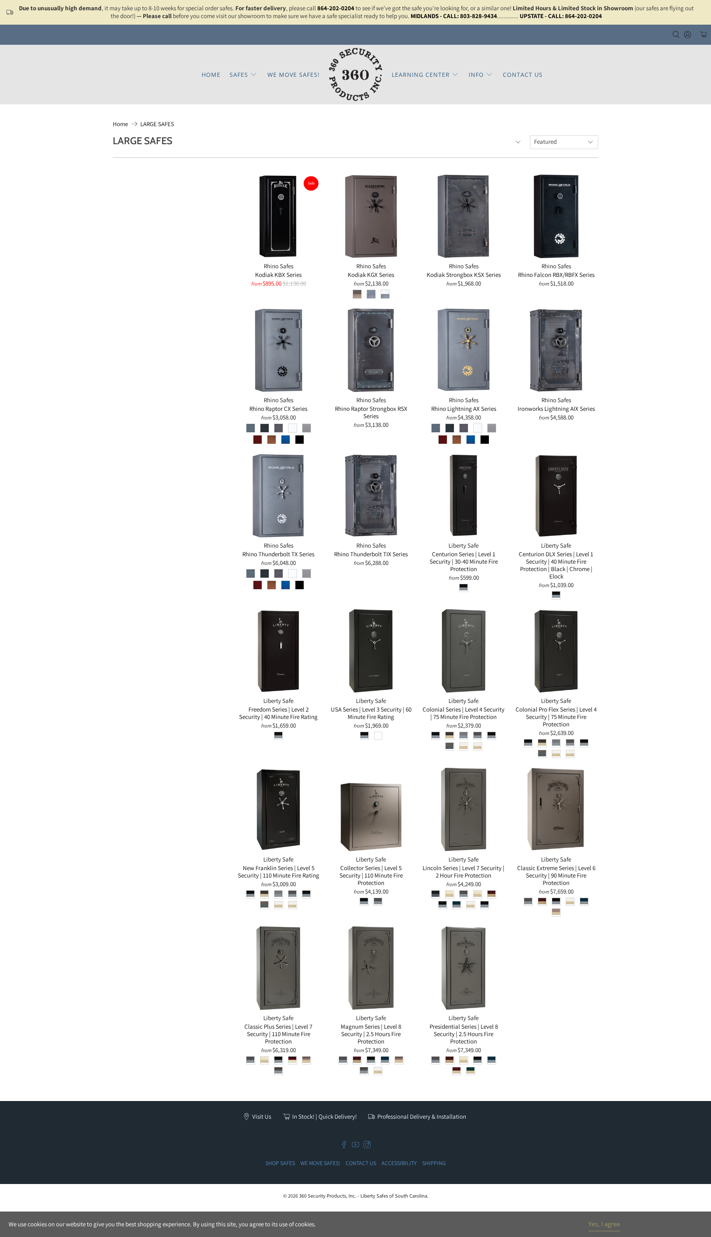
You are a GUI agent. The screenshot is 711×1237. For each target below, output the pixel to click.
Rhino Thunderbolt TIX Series (371, 554)
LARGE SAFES (157, 124)
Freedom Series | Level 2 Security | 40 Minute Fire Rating (278, 713)
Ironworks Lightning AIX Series (556, 408)
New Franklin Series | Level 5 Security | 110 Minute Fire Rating (278, 871)
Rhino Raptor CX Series (278, 408)
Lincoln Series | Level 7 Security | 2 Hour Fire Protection (463, 871)
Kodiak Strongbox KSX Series (464, 275)
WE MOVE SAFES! (293, 74)
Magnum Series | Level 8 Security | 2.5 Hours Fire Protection (371, 1034)
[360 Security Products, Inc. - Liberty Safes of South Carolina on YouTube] (355, 1146)
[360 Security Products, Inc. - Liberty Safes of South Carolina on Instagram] (367, 1146)
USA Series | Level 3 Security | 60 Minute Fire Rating (371, 713)
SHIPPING (434, 1163)
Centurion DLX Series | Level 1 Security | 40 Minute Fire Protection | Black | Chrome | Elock (556, 565)
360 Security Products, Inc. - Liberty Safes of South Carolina (363, 1195)
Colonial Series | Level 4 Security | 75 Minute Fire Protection (463, 713)
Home (120, 124)
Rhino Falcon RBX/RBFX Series (556, 275)
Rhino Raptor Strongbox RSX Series (371, 412)
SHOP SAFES (280, 1163)
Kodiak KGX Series (371, 275)
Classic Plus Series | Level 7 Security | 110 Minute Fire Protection (278, 1034)
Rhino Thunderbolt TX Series (278, 554)
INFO (476, 74)
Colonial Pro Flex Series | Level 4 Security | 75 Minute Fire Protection (556, 716)
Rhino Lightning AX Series (463, 408)
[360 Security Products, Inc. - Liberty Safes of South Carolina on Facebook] (344, 1146)
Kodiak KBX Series (278, 275)
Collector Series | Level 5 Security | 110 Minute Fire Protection (371, 875)
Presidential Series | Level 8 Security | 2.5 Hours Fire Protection (464, 1034)
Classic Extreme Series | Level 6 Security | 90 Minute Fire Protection (556, 875)
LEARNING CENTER (421, 74)
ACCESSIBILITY (399, 1163)
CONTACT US (523, 74)
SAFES (239, 74)
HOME (211, 74)
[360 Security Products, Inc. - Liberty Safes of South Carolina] (355, 74)
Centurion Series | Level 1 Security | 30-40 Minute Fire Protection (464, 561)
